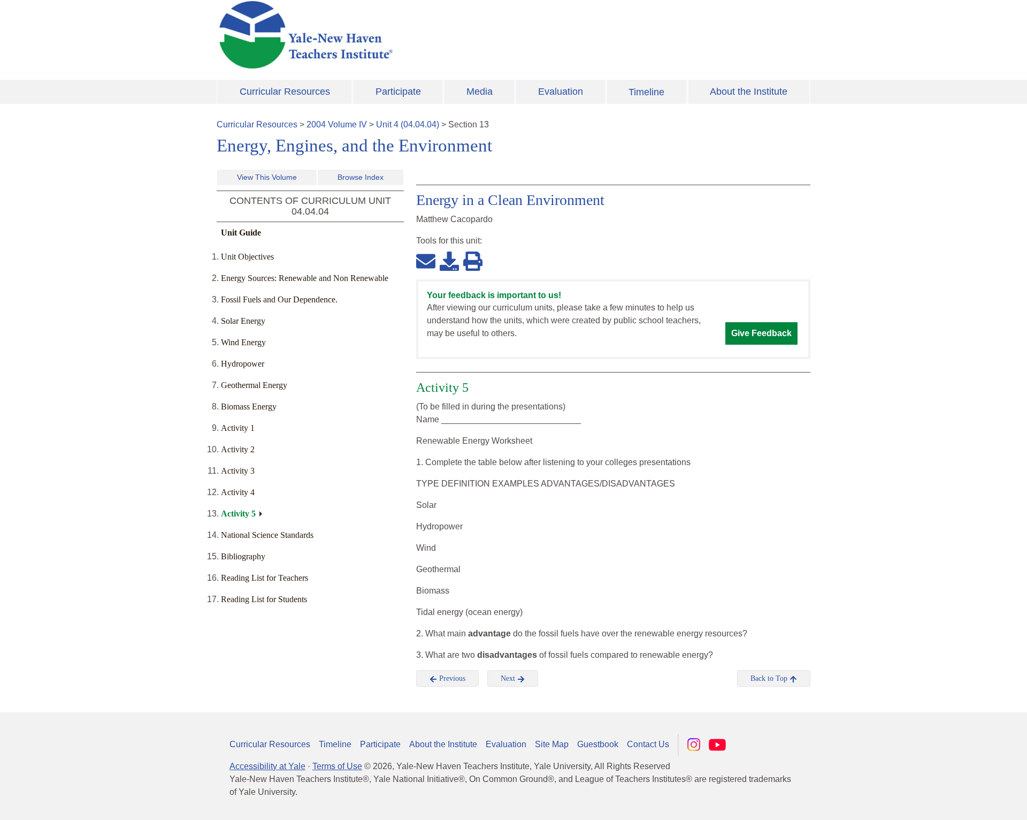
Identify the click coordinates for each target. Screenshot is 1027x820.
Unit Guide (241, 232)
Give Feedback (761, 333)
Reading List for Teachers (264, 577)
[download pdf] (449, 260)
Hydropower (242, 363)
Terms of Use (337, 766)
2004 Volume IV (336, 124)
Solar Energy (243, 320)
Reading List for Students (264, 599)
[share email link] (425, 260)
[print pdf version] (472, 260)
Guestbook (597, 744)
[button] (965, 801)
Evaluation (560, 91)
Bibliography (243, 556)
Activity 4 (238, 492)
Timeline (646, 92)
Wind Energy (243, 342)
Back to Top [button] (770, 678)
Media (479, 91)
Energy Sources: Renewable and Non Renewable (304, 278)
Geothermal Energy (254, 385)
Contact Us (648, 744)
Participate (398, 91)
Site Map (552, 744)
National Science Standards (267, 535)
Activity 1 (238, 427)
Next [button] (509, 678)
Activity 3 (238, 470)
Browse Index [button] (361, 177)
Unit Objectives (247, 256)
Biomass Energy (249, 406)
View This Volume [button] (267, 177)
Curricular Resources (285, 91)
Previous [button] (451, 678)
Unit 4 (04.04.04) (407, 124)
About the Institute (748, 91)
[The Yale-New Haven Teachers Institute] (412, 35)
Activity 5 (238, 513)
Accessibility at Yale (267, 766)
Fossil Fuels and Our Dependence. (279, 299)
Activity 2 (238, 449)
